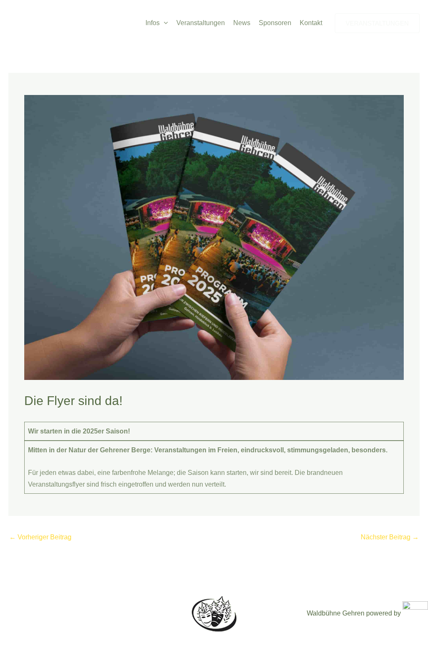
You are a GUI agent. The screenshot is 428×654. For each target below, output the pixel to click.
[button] (164, 23)
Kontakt (311, 22)
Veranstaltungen (200, 22)
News (241, 22)
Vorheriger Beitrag (40, 537)
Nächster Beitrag (390, 537)
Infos (152, 22)
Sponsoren (275, 22)
